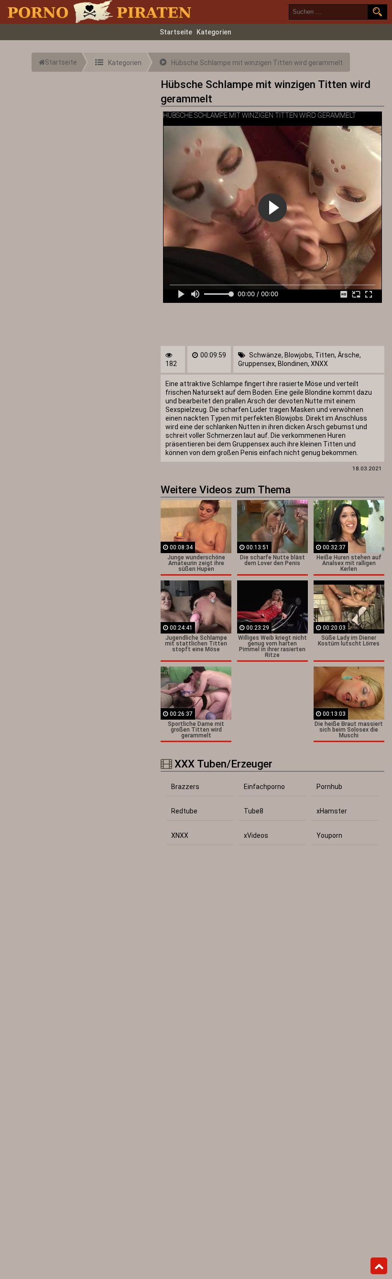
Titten (325, 355)
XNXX (319, 363)
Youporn (329, 835)
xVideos (256, 835)
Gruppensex (256, 363)
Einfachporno (264, 786)
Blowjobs (298, 355)
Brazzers (185, 786)
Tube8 (253, 811)
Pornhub (329, 786)
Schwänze (265, 355)
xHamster (331, 811)
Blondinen (293, 363)
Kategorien (213, 32)
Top (378, 1266)
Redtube (184, 811)
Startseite (176, 32)
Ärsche (348, 355)
